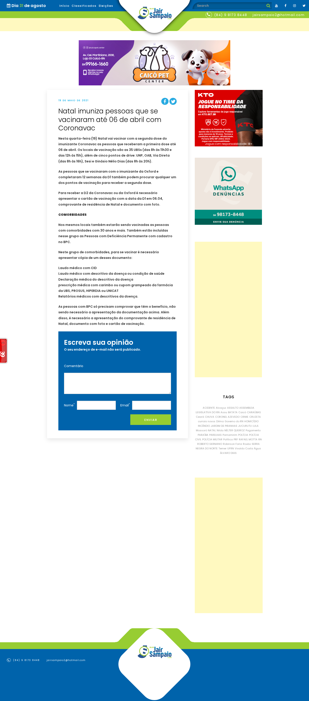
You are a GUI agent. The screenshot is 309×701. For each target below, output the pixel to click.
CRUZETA (255, 417)
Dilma (220, 421)
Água (257, 448)
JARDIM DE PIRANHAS (224, 426)
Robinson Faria (232, 444)
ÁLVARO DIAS (228, 453)
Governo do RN (234, 421)
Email (125, 405)
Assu (224, 412)
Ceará (200, 417)
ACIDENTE (209, 408)
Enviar (150, 420)
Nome (69, 405)
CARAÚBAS (254, 412)
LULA (256, 426)
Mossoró (201, 430)
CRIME (244, 417)
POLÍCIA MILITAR (212, 439)
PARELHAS (215, 435)
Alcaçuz (221, 408)
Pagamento (253, 430)
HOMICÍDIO (251, 421)
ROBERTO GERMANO (209, 444)
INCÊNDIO (204, 426)
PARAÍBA (203, 435)
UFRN (230, 448)
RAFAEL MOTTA (248, 439)
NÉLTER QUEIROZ (234, 430)
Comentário (73, 366)
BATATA (233, 412)
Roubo (247, 444)
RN (260, 439)
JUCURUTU (245, 426)
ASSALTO (232, 408)
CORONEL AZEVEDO (227, 417)
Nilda (220, 430)
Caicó (242, 412)
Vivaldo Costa (244, 448)
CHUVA (209, 417)
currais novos (206, 421)
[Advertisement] (228, 309)
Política (228, 439)
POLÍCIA (243, 435)
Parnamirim (230, 435)
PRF (236, 439)
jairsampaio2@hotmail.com (278, 15)
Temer (222, 448)
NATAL (212, 430)
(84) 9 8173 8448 (230, 15)
